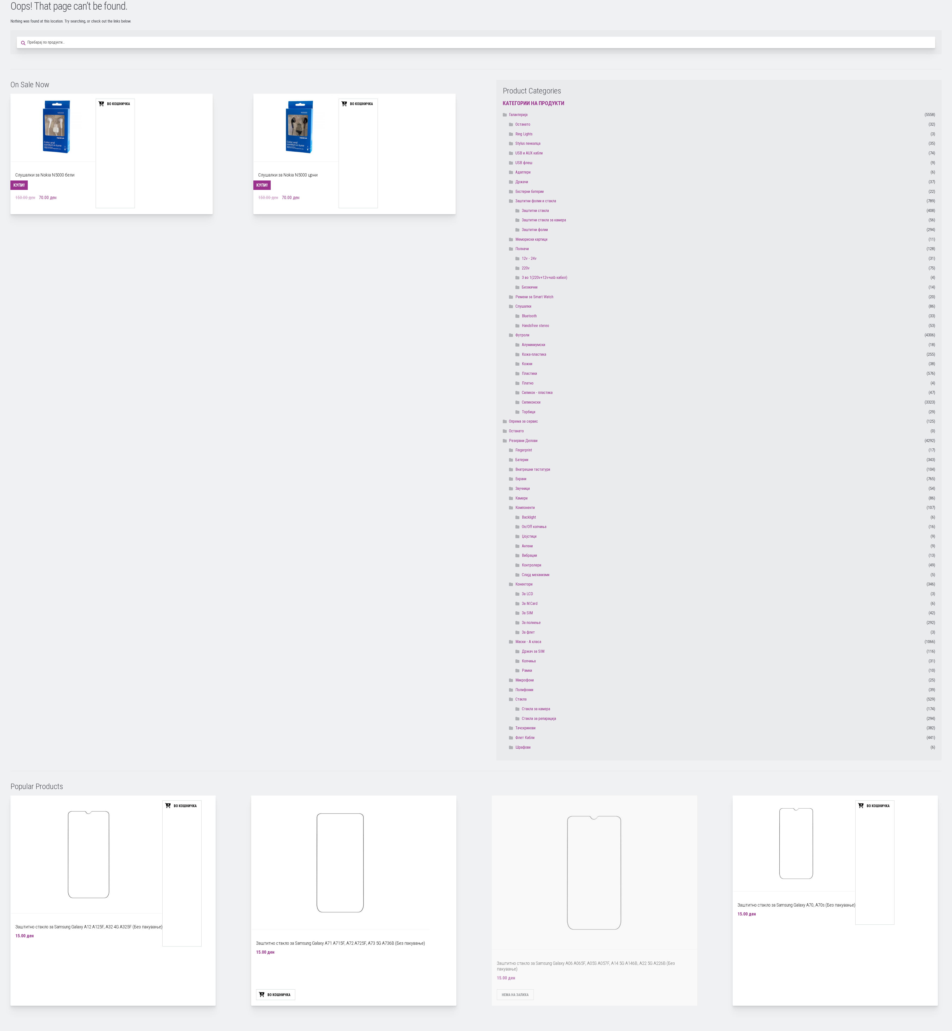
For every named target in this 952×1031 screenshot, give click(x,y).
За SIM (527, 613)
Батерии (521, 459)
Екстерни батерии (529, 191)
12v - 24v (529, 258)
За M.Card (529, 603)
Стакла (521, 699)
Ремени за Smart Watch (534, 297)
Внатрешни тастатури (532, 469)
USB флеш (523, 162)
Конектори (524, 584)
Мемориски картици (531, 239)
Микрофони (524, 680)
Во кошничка (118, 104)
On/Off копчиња (534, 526)
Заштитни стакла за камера (544, 220)
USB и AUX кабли (529, 153)
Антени (527, 546)
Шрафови (523, 747)
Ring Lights (524, 134)
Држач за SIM (533, 651)
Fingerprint (523, 450)
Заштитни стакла (535, 210)
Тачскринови (525, 728)
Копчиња (529, 661)
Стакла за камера (536, 709)
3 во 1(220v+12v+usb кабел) (544, 277)
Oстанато (522, 124)
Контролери (531, 565)
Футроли (522, 335)
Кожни (527, 363)
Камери (521, 498)
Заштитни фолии (535, 229)
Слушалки (523, 306)
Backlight (529, 517)
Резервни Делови (523, 440)
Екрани (520, 478)
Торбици (528, 412)
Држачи (521, 181)
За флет (528, 632)
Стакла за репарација (539, 718)
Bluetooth (529, 316)
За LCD (527, 593)
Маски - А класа (528, 641)
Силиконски (531, 402)
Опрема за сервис (523, 421)
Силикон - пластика (537, 392)
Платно (528, 383)
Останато (516, 431)
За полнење (531, 622)
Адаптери (523, 172)
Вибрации (529, 555)
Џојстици (529, 536)
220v (526, 268)
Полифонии (524, 689)
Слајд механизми (535, 574)
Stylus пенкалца (527, 143)
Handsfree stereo (535, 325)
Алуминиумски (533, 344)
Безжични (529, 287)
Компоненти (525, 507)
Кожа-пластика (534, 354)
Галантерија (518, 114)
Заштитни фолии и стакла (535, 201)
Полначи (522, 248)
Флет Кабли (525, 737)
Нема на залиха (515, 995)
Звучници (522, 488)
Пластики (529, 373)
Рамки (527, 670)
